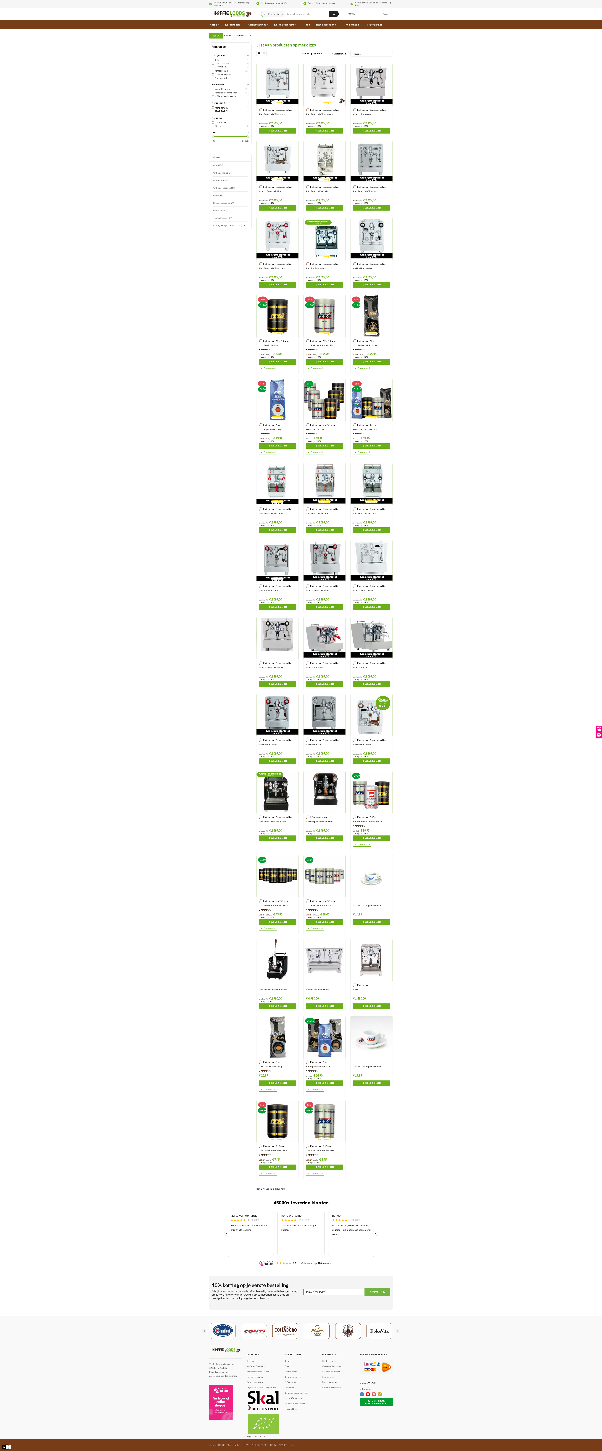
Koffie (217, 165)
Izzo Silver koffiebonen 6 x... (320, 905)
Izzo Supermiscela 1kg (270, 429)
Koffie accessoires (223, 187)
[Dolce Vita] (379, 1331)
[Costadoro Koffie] (285, 1331)
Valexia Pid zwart (362, 114)
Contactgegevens (255, 1382)
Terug (216, 35)
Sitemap (293, 1445)
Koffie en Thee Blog (256, 1366)
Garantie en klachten (331, 1387)
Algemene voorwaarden (258, 1371)
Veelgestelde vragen (331, 1366)
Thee (217, 195)
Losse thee (289, 1387)
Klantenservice (328, 1361)
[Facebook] (362, 1394)
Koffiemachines (222, 172)
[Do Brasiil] (348, 1331)
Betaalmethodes (329, 1382)
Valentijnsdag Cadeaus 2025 (228, 225)
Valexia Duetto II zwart (271, 667)
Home (216, 157)
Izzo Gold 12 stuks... (269, 345)
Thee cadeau (220, 210)
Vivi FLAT (358, 989)
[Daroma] (316, 1331)
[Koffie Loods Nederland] (231, 14)
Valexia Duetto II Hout (271, 191)
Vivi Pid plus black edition (319, 821)
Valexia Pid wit (360, 667)
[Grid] (258, 53)
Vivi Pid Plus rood (268, 744)
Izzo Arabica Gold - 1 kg (365, 345)
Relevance (372, 54)
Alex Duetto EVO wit (317, 191)
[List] (264, 53)
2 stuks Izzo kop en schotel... (367, 905)
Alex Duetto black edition (272, 821)
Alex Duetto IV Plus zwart (319, 114)
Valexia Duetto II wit (364, 590)
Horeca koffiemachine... (318, 989)
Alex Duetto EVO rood (271, 513)
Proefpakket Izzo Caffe (365, 429)
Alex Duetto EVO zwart (365, 513)
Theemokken (291, 1409)
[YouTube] (368, 1394)
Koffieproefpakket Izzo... (318, 1066)
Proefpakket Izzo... (315, 429)
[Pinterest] (374, 1394)
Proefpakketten (222, 217)
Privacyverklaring (255, 1377)
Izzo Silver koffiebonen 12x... (320, 345)
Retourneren (328, 1377)
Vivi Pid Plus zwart (362, 268)
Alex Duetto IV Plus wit (365, 191)
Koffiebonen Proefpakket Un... (368, 821)
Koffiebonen (221, 180)
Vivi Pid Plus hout (362, 744)
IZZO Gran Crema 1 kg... (271, 1066)
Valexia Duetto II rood (317, 590)
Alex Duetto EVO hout (318, 513)
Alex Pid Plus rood (268, 590)
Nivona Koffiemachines (295, 1403)
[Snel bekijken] (294, 67)
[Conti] (254, 1331)
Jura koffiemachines (294, 1398)
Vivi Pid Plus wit (314, 744)
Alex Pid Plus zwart (316, 268)
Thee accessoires (223, 202)
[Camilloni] (222, 1331)
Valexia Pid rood (314, 667)
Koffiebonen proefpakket (296, 1393)
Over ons (251, 1361)
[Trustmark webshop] (221, 1402)
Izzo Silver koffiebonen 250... (320, 1150)
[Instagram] (380, 1394)
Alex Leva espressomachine (273, 989)
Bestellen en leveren (331, 1371)
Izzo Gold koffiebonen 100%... (274, 905)
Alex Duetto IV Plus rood (272, 268)
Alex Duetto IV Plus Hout (272, 114)
